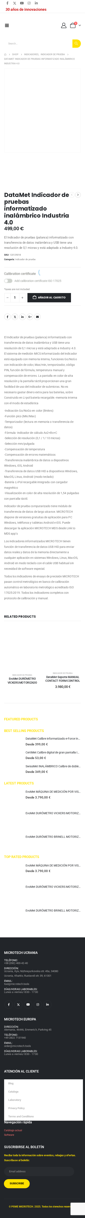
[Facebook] (7, 3)
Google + (30, 316)
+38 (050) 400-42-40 (16, 963)
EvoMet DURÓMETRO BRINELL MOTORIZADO (55, 836)
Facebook (7, 316)
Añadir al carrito (52, 297)
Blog (10, 1083)
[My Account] (64, 25)
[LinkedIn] (36, 3)
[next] (78, 195)
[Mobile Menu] (6, 25)
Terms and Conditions (21, 1116)
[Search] (76, 43)
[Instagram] (29, 3)
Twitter (15, 316)
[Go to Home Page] (5, 54)
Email (37, 316)
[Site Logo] (30, 25)
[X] (15, 3)
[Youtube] (22, 3)
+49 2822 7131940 (15, 1037)
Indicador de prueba (25, 259)
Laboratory (14, 1099)
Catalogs (13, 1091)
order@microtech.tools (17, 1046)
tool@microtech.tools (16, 984)
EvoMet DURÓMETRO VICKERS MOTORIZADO (55, 813)
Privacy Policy (16, 1108)
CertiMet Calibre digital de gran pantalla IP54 (54, 752)
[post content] (22, 648)
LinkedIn (22, 316)
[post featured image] (12, 741)
